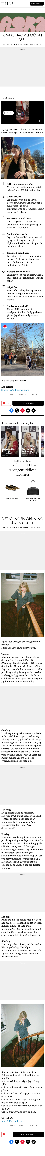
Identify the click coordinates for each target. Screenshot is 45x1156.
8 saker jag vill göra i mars (15, 389)
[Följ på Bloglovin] (34, 410)
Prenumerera (36, 3)
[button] (10, 441)
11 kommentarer (28, 1134)
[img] (6, 403)
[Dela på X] (17, 410)
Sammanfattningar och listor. (16, 44)
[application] (22, 112)
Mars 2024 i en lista (11, 1121)
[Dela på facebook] (11, 410)
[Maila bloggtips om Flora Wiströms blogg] (28, 410)
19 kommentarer (28, 403)
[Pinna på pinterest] (22, 410)
